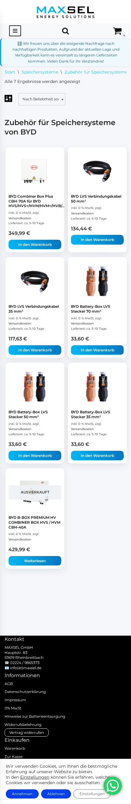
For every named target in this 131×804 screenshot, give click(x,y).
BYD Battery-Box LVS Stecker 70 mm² (90, 309)
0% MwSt (13, 708)
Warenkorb (15, 748)
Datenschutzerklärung (25, 691)
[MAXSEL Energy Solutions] (65, 11)
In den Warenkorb (35, 244)
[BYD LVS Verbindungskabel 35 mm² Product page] (35, 281)
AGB (9, 683)
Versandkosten (20, 218)
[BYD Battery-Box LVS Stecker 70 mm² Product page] (97, 281)
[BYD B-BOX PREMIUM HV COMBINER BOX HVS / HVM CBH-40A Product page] (35, 492)
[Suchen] (65, 30)
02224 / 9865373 (25, 662)
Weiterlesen (35, 560)
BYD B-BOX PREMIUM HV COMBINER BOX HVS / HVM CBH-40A (34, 522)
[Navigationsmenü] (15, 30)
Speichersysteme (40, 72)
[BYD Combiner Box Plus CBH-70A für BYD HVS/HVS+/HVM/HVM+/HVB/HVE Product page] (35, 171)
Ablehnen (56, 793)
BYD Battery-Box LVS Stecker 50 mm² (28, 414)
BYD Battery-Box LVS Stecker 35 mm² (90, 414)
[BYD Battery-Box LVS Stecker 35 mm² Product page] (97, 387)
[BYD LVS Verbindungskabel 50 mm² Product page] (97, 171)
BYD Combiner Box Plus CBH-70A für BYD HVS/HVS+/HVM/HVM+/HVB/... (37, 201)
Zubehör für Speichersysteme (96, 72)
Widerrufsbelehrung (23, 724)
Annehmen (22, 793)
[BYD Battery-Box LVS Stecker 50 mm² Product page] (35, 387)
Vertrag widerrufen (26, 732)
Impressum (15, 700)
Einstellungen (34, 777)
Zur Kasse (14, 756)
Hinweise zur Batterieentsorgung (35, 716)
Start (10, 72)
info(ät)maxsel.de (25, 668)
